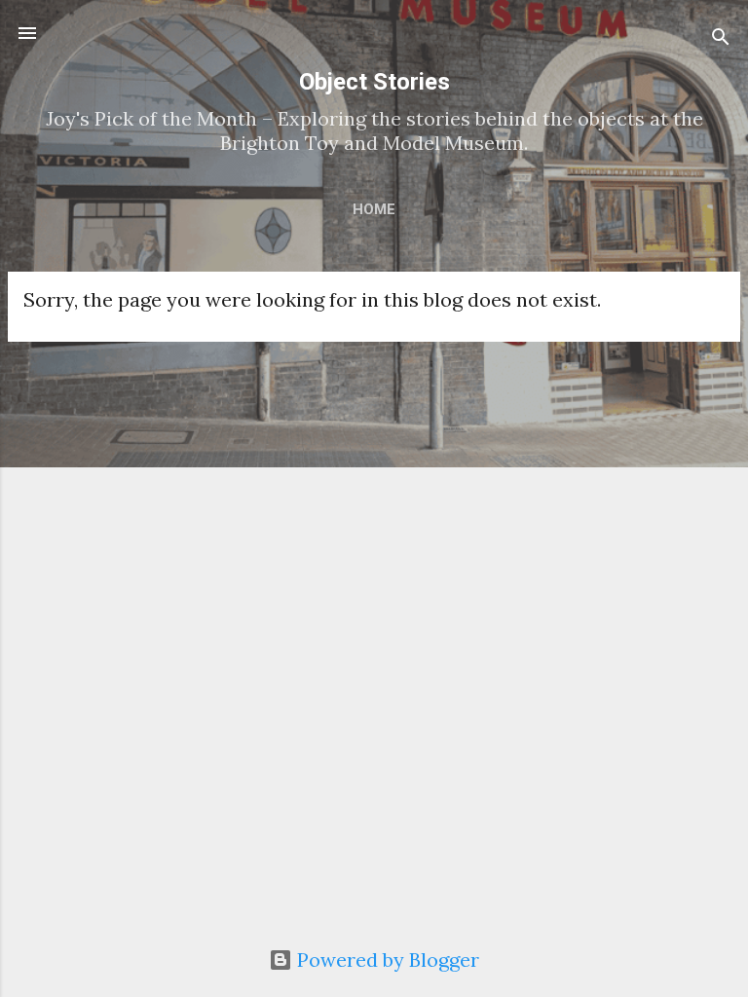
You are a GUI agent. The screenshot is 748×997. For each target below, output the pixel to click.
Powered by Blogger (385, 959)
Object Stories (374, 81)
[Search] (720, 39)
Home (374, 209)
